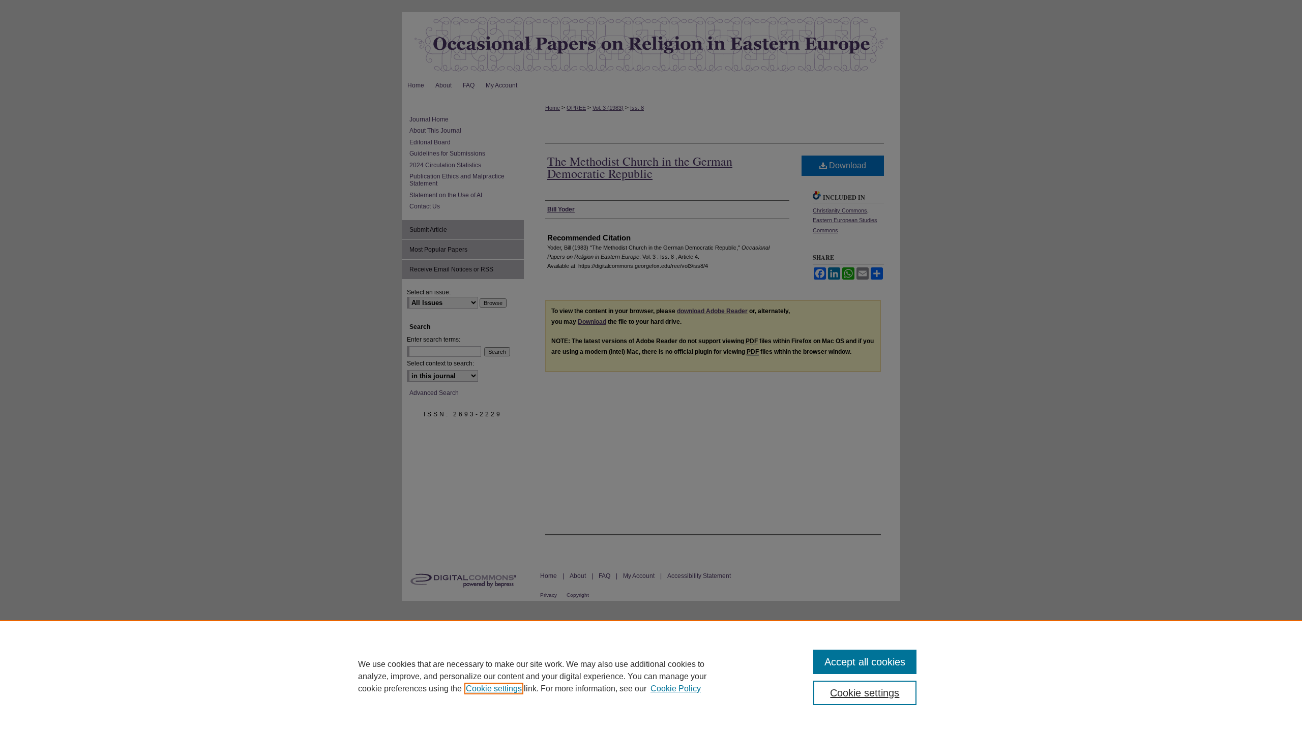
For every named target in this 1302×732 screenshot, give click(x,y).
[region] (651, 676)
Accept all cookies (864, 661)
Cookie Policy (675, 688)
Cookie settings (494, 688)
